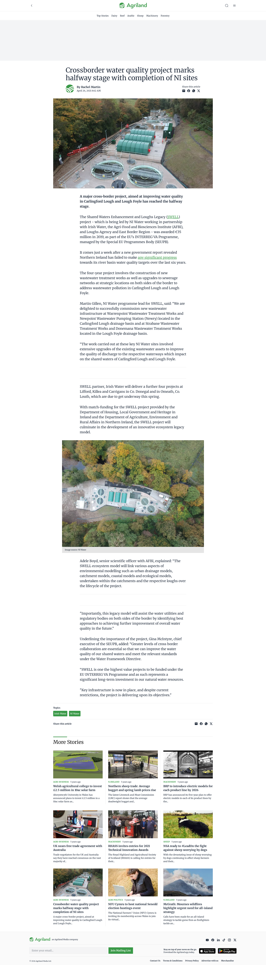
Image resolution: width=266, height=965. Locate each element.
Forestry (165, 15)
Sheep (140, 15)
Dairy (114, 15)
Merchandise (227, 960)
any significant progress (157, 257)
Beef (122, 15)
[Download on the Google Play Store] (227, 951)
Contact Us (155, 960)
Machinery (152, 15)
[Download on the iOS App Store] (207, 951)
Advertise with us (209, 960)
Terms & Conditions (172, 960)
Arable (130, 15)
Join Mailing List (121, 950)
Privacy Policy (192, 960)
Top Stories (103, 15)
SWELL (173, 217)
